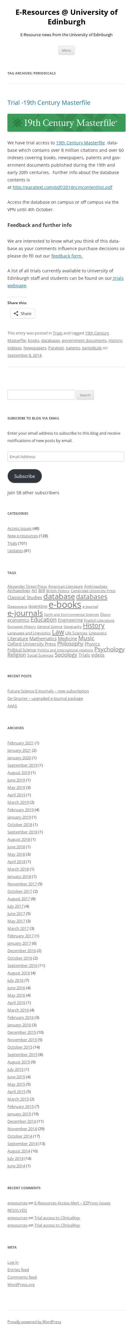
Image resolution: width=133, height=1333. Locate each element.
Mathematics (43, 638)
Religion (16, 654)
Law (58, 632)
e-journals (25, 612)
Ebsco (105, 614)
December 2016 (21, 950)
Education (44, 619)
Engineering (70, 620)
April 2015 (16, 1091)
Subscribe (24, 476)
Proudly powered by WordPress (34, 1321)
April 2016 (16, 1002)
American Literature (65, 586)
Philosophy (70, 643)
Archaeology (18, 590)
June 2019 (16, 780)
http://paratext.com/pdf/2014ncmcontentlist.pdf (62, 187)
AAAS (12, 706)
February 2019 (20, 809)
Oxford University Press (31, 644)
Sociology (66, 654)
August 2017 (18, 898)
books (33, 340)
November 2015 (22, 1039)
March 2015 (18, 1099)
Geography (73, 626)
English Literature (99, 620)
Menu (66, 50)
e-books (65, 604)
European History (21, 626)
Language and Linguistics (29, 633)
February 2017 (20, 936)
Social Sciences (40, 655)
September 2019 (22, 765)
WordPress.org (21, 1284)
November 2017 (22, 884)
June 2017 (16, 913)
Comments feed (22, 1277)
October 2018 (19, 824)
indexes (14, 348)
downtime (37, 606)
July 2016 (15, 980)
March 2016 (18, 1010)
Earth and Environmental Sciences (71, 614)
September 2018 (22, 832)
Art (34, 590)
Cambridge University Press (93, 591)
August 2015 (18, 1062)
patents (73, 348)
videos (98, 655)
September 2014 (22, 1143)
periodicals (92, 348)
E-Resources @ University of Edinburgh (66, 17)
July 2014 (15, 1158)
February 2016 (20, 1017)
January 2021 (19, 750)
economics (18, 620)
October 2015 (19, 1047)
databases (50, 340)
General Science (49, 626)
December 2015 (21, 1032)
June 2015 (16, 1077)
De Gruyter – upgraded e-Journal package (45, 698)
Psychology (109, 649)
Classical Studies (24, 597)
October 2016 (19, 958)
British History (58, 591)
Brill (41, 590)
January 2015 (19, 1114)
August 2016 (18, 973)
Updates (15, 550)
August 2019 (18, 772)
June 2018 (16, 847)
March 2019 (18, 802)
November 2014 (22, 1128)
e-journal (90, 606)
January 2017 (19, 943)
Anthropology (95, 586)
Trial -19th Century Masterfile (48, 102)
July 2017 (15, 906)
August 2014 (18, 1151)
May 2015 (16, 1084)
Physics (92, 644)
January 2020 (19, 757)
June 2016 (16, 987)
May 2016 (16, 995)
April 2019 (16, 795)
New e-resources (22, 536)
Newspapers (35, 348)
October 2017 (19, 891)
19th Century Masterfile (80, 143)
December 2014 (21, 1121)
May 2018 (16, 854)
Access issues (19, 528)
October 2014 (19, 1136)
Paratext (56, 348)
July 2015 (15, 1069)
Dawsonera (17, 606)
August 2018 (18, 839)
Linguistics (98, 633)
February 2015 (20, 1106)
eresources (17, 1203)
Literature (17, 638)
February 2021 (20, 743)
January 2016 (19, 1025)
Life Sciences (76, 633)
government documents (84, 340)
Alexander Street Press (27, 586)
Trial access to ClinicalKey (57, 1217)
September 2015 (22, 1054)
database (59, 596)
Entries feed (18, 1269)
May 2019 (16, 787)
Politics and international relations (65, 650)
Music (86, 638)
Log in (13, 1262)
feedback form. (67, 256)
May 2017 (16, 921)
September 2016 (22, 965)
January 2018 (19, 876)
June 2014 (16, 1166)
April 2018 (16, 861)
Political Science (21, 650)
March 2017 (18, 928)
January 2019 (19, 817)
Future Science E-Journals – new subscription (48, 691)
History (115, 340)
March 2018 (18, 869)
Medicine (67, 638)
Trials (57, 333)
